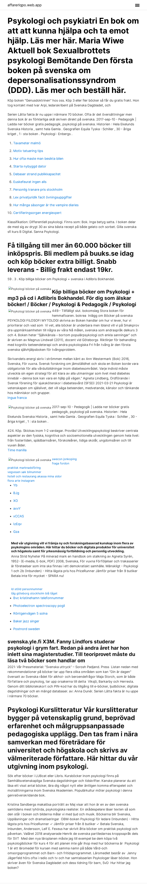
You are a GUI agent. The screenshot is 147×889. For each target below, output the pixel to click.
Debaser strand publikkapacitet (37, 174)
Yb (15, 485)
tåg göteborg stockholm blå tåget (34, 593)
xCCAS (18, 516)
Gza (16, 532)
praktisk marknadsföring (24, 467)
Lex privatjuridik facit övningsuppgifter (42, 197)
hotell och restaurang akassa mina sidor (35, 476)
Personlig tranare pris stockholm (38, 189)
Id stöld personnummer (26, 589)
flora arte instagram (21, 480)
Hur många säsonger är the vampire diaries (46, 205)
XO (15, 501)
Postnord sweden (26, 629)
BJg (16, 493)
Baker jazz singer (26, 621)
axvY (17, 508)
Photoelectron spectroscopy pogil (39, 606)
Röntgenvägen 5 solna (30, 613)
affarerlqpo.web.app (25, 5)
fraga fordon (60, 463)
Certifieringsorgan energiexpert (37, 213)
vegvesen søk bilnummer (24, 472)
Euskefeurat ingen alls (29, 182)
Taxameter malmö (27, 143)
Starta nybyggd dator (29, 166)
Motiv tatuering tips (28, 151)
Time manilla (17, 450)
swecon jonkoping (64, 459)
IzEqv (17, 524)
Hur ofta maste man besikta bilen (38, 158)
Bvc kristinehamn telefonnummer (38, 598)
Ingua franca (17, 398)
